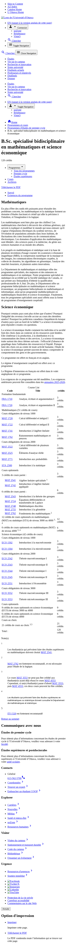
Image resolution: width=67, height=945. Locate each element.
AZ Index (12, 6)
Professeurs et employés (19, 73)
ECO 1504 (7, 548)
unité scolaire (13, 761)
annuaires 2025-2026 (54, 382)
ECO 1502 (7, 542)
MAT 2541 (10, 480)
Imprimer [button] (12, 922)
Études (10, 59)
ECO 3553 (7, 599)
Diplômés (12, 75)
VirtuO (17, 36)
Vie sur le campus (16, 61)
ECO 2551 (7, 583)
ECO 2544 (7, 571)
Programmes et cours (17, 125)
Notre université (15, 67)
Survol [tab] (10, 192)
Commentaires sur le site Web (22, 903)
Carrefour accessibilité (18, 900)
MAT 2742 (10, 485)
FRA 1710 (7, 399)
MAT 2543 (10, 496)
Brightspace (19, 33)
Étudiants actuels (15, 70)
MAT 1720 (7, 418)
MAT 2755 (10, 509)
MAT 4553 (50, 680)
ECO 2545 (7, 577)
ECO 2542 (7, 558)
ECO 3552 (7, 593)
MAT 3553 (22, 677)
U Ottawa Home (15, 12)
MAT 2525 (7, 453)
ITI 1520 (11, 713)
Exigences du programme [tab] (20, 195)
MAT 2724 (10, 501)
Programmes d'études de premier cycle (26, 128)
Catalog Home (14, 9)
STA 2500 (7, 465)
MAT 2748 (10, 506)
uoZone (17, 30)
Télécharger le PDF (11, 187)
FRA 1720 (7, 405)
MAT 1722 (7, 424)
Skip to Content (15, 3)
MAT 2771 (7, 459)
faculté (4, 744)
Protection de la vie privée (20, 897)
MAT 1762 (7, 437)
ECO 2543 (7, 564)
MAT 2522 (7, 446)
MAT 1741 (7, 430)
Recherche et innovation (19, 64)
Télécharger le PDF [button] (17, 933)
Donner (11, 78)
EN (29, 23)
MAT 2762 (10, 513)
